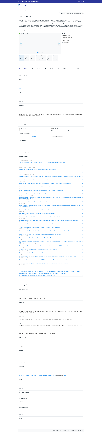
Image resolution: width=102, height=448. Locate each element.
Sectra (65, 375)
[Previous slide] (21, 43)
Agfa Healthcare (22, 375)
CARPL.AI (35, 375)
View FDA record (58, 135)
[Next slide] (59, 43)
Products (53, 4)
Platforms (59, 4)
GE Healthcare (44, 375)
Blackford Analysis (29, 375)
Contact (76, 4)
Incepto (54, 375)
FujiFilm (39, 375)
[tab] (37, 52)
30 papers (27, 30)
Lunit (20, 18)
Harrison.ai (50, 375)
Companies (65, 4)
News (71, 4)
